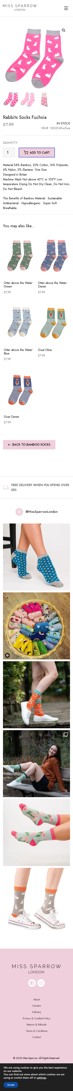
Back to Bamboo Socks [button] (31, 444)
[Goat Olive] (54, 322)
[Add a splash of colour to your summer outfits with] (36, 625)
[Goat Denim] (20, 389)
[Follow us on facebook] (32, 983)
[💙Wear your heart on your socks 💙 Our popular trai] (36, 557)
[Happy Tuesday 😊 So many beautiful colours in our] (36, 763)
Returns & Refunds (36, 1024)
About (36, 999)
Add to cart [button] (40, 152)
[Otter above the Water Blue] (20, 322)
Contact (36, 1037)
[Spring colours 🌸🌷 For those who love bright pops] (36, 832)
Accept (10, 1084)
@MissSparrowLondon (42, 511)
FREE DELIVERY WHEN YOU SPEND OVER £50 (40, 487)
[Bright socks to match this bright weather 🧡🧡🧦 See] (36, 694)
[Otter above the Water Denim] (54, 255)
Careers (36, 1006)
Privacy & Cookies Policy (36, 1018)
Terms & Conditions (36, 1031)
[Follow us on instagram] (41, 983)
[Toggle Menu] (66, 8)
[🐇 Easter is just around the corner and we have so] (36, 901)
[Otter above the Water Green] (20, 255)
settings (41, 1078)
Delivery (36, 1012)
